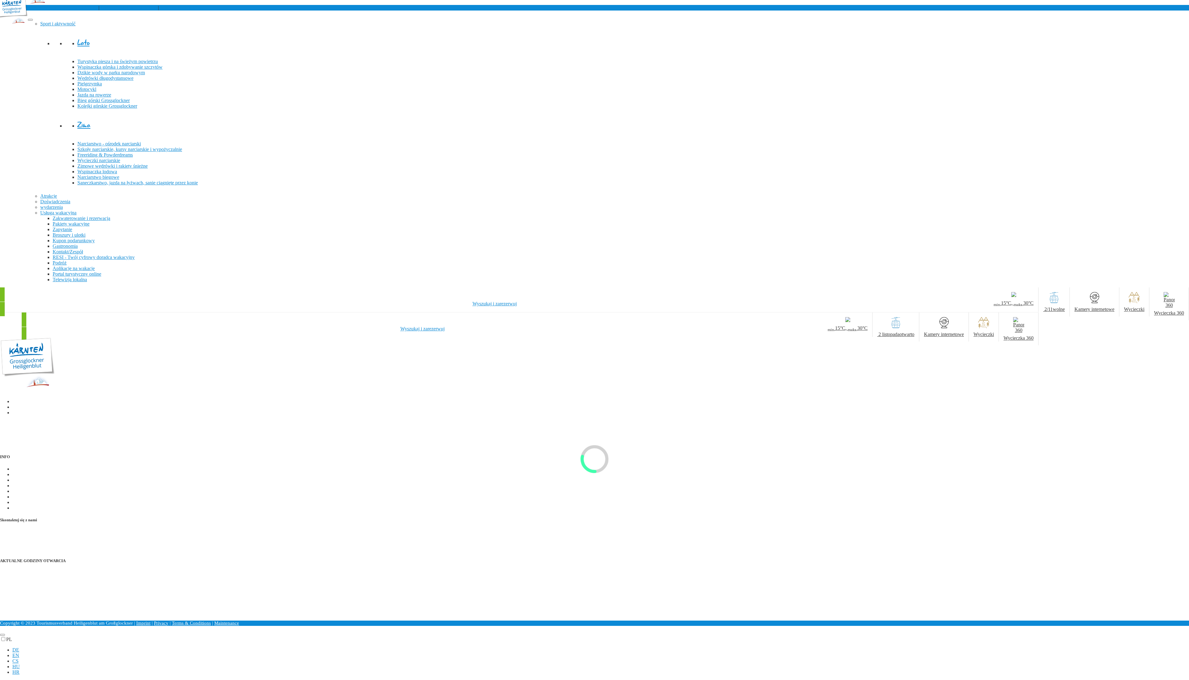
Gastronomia (65, 246)
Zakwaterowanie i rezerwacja (81, 218)
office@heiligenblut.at (34, 537)
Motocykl (86, 89)
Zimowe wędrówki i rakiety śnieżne (112, 166)
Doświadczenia (55, 201)
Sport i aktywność (58, 23)
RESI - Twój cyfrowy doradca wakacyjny (94, 257)
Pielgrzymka (89, 83)
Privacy (161, 623)
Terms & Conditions (191, 623)
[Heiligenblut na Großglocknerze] (27, 389)
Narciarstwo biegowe (98, 177)
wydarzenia (51, 207)
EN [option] (15, 655)
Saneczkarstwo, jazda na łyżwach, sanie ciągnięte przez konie (137, 182)
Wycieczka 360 (27, 507)
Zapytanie (62, 229)
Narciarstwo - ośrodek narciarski (109, 143)
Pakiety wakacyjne (71, 223)
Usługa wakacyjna (58, 212)
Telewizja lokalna (70, 279)
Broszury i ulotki (69, 235)
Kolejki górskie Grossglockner (107, 106)
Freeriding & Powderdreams (105, 154)
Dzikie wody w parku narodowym (111, 72)
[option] (600, 650)
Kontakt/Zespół (68, 251)
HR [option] (16, 672)
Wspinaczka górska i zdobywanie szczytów (120, 67)
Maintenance (226, 623)
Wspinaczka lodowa (97, 171)
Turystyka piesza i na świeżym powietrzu (117, 61)
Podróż (60, 262)
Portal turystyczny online (77, 274)
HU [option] (16, 666)
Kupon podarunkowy (74, 240)
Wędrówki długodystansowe (105, 78)
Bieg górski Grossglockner (103, 100)
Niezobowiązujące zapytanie (129, 7)
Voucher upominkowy (182, 7)
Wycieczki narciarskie (98, 160)
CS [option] (15, 661)
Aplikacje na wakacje (74, 268)
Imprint (143, 623)
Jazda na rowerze (94, 94)
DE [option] (15, 649)
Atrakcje (48, 196)
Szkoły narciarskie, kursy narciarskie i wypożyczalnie (129, 149)
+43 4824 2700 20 (54, 7)
